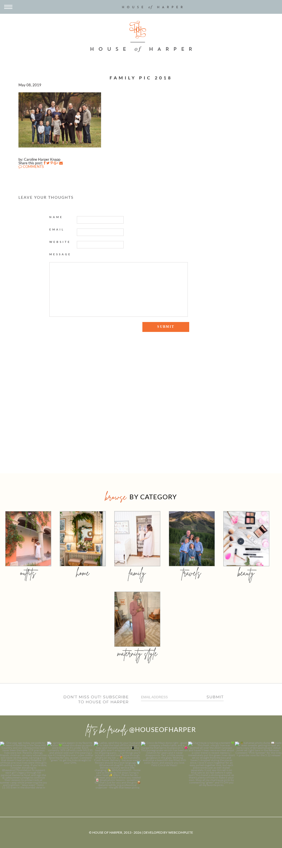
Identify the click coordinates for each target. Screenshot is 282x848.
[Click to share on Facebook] (44, 163)
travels (191, 572)
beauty (246, 572)
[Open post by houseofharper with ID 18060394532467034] (70, 765)
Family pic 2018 (141, 77)
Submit (215, 696)
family (137, 572)
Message (60, 254)
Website (60, 241)
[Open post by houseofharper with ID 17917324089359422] (164, 765)
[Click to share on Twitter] (48, 163)
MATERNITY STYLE (137, 653)
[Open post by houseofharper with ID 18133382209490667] (117, 765)
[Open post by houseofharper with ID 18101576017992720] (211, 765)
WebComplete (180, 832)
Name (56, 217)
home (82, 572)
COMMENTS (33, 166)
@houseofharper (162, 729)
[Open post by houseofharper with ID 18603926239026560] (23, 765)
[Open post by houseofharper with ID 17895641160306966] (258, 765)
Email (56, 229)
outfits (28, 572)
